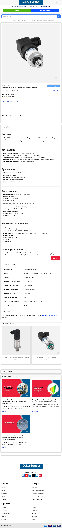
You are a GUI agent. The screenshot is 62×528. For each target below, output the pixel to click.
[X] (13, 115)
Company (4, 493)
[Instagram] (29, 475)
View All (34, 519)
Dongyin (34, 516)
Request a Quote (45, 10)
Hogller (34, 513)
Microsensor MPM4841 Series (49, 315)
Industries (4, 496)
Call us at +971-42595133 (31, 472)
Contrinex (4, 519)
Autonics (3, 507)
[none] (31, 53)
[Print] (9, 115)
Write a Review (56, 90)
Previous (2, 345)
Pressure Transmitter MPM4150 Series (46, 357)
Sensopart (4, 510)
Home (3, 487)
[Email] (6, 115)
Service (3, 490)
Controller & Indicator (38, 490)
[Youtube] (26, 475)
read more (4, 411)
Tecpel (34, 507)
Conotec (34, 510)
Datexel (3, 516)
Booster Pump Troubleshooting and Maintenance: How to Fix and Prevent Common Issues (14, 401)
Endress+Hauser (5, 513)
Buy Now (55, 258)
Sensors (34, 487)
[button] (16, 108)
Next (60, 345)
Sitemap (3, 499)
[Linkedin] (16, 115)
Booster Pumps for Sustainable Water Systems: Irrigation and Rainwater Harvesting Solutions (14, 437)
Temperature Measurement (39, 496)
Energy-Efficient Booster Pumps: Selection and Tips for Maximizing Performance (46, 401)
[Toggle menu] (2, 2)
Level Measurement (37, 499)
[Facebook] (3, 115)
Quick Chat (17, 10)
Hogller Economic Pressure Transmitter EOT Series (15, 357)
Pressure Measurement (38, 493)
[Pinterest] (19, 115)
